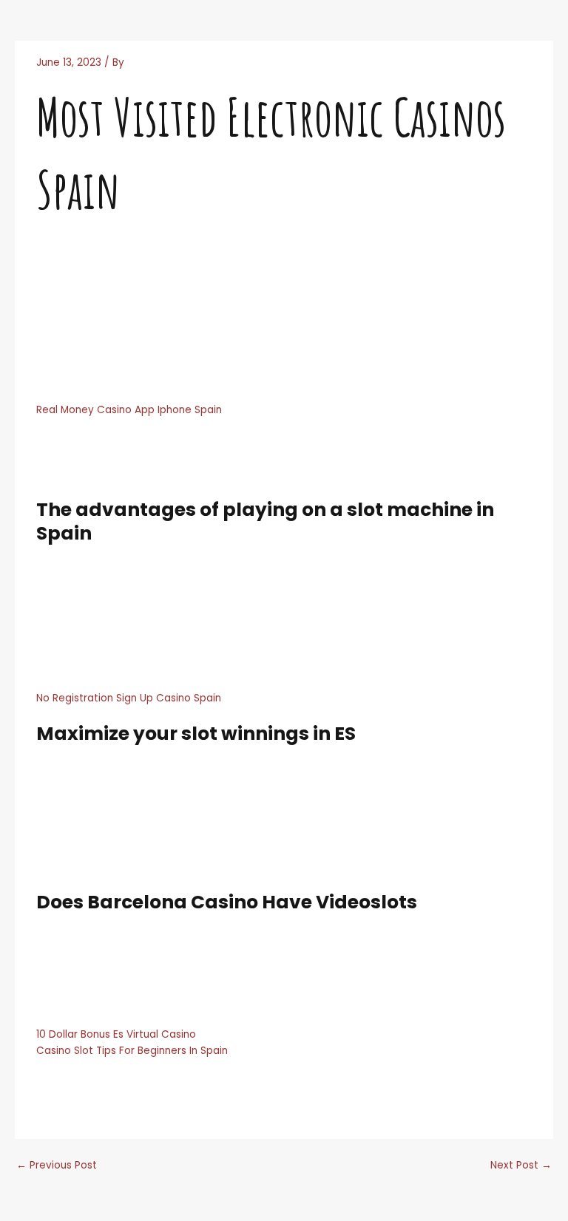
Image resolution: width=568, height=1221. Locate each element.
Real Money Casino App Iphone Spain (129, 410)
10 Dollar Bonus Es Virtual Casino (116, 1034)
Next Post (521, 1165)
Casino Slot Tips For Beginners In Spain (132, 1051)
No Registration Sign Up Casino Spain (128, 698)
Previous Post (56, 1165)
